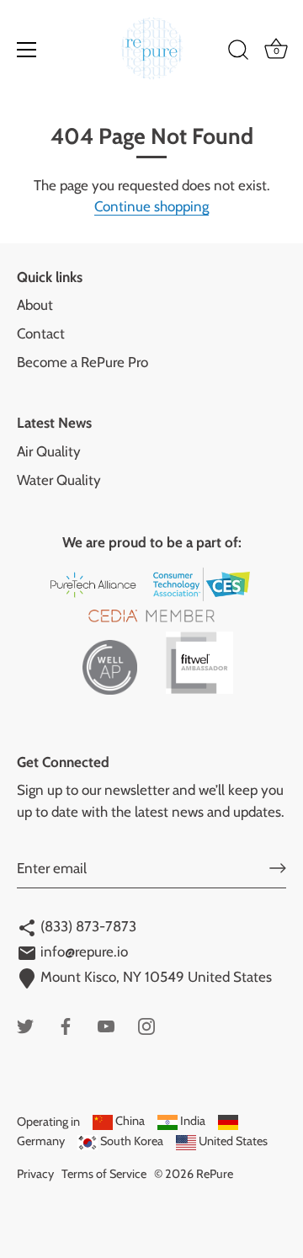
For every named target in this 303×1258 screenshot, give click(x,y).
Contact (41, 333)
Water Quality (59, 480)
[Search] (238, 52)
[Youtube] (106, 1024)
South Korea (130, 1141)
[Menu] (26, 49)
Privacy (35, 1173)
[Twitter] (25, 1024)
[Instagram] (146, 1024)
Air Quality (49, 451)
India (191, 1120)
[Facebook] (65, 1024)
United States (232, 1141)
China (129, 1120)
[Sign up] (277, 868)
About (35, 304)
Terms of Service (103, 1173)
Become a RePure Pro (82, 362)
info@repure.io (82, 951)
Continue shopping (151, 206)
